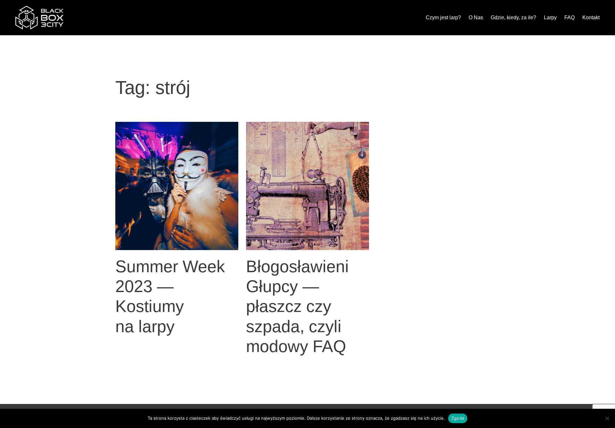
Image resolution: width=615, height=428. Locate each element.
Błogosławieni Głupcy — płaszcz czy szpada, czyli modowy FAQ (297, 306)
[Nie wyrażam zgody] (607, 418)
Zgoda (457, 418)
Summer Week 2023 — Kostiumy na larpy (170, 296)
